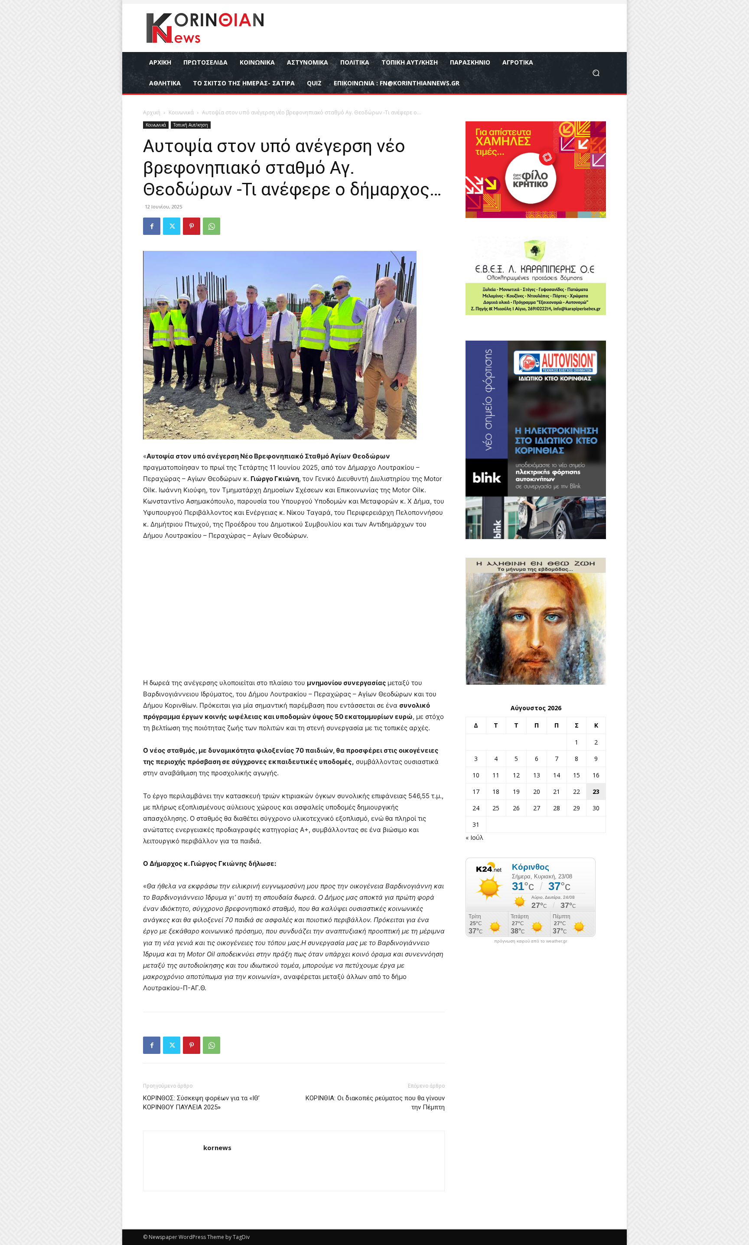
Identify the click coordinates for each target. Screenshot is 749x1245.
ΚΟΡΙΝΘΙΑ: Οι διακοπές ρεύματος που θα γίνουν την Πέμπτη (375, 1102)
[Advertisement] (294, 613)
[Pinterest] (191, 226)
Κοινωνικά (181, 112)
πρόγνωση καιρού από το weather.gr (530, 941)
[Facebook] (151, 226)
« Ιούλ (474, 837)
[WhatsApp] (211, 226)
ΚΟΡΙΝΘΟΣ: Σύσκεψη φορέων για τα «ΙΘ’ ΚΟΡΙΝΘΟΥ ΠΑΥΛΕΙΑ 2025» (201, 1102)
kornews (217, 1147)
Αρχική (151, 112)
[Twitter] (171, 226)
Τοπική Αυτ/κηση (190, 125)
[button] (596, 73)
